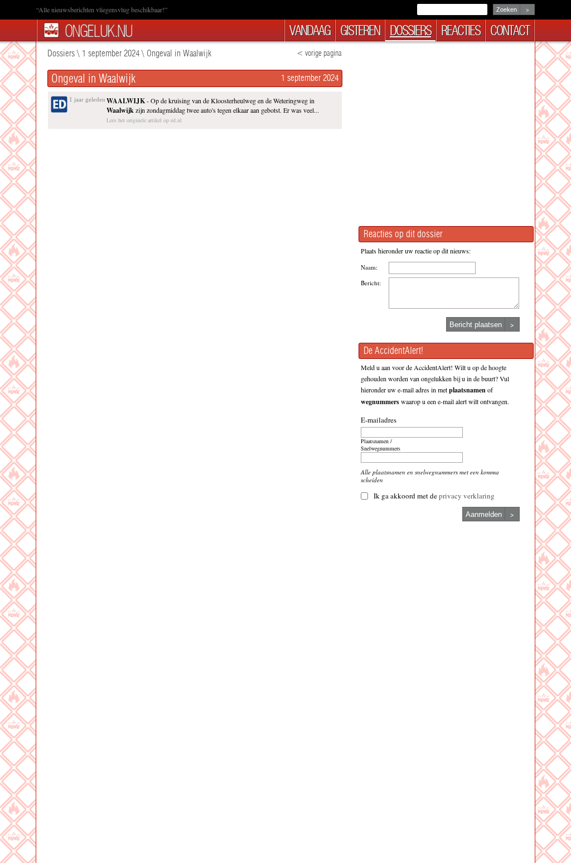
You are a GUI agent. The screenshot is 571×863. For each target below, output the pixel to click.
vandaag (309, 30)
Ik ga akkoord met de (434, 496)
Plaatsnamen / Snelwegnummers (380, 445)
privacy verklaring (467, 496)
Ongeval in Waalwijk (179, 53)
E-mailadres (378, 420)
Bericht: (371, 283)
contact (509, 30)
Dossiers (61, 53)
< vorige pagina (319, 53)
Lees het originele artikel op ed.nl (144, 120)
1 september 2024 (110, 53)
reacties (460, 30)
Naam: (369, 267)
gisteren (360, 30)
